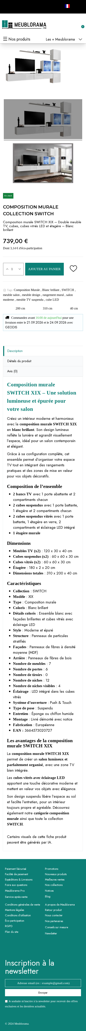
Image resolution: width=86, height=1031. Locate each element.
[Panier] (80, 24)
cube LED (52, 299)
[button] (61, 24)
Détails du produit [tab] (19, 361)
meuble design (31, 295)
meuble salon (11, 295)
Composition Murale (27, 290)
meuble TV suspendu (30, 299)
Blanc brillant (51, 290)
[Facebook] (8, 6)
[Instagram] (17, 6)
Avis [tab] (12, 371)
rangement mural (54, 295)
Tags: (8, 290)
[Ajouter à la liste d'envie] (73, 269)
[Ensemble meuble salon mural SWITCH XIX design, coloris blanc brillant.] (43, 119)
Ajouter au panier (44, 269)
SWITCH (68, 290)
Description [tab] (15, 351)
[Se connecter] (68, 24)
